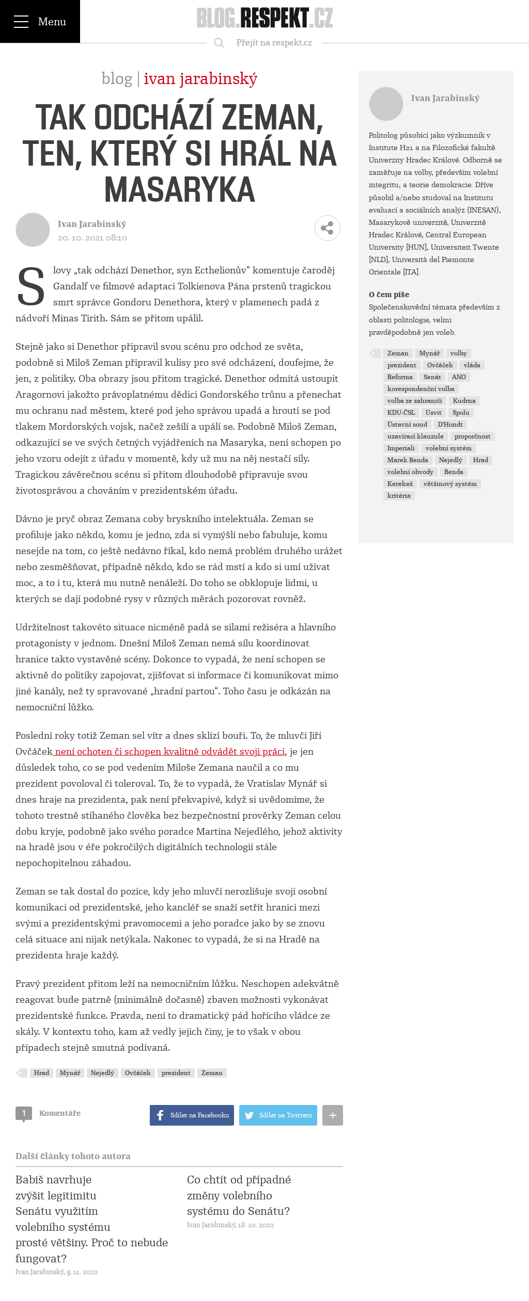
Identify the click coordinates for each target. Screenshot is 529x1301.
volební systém (449, 448)
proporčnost (473, 436)
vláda (472, 365)
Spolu (461, 413)
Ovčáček (138, 1073)
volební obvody (410, 472)
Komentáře (52, 1113)
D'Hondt (450, 424)
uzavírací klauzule (415, 436)
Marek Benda (407, 460)
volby (458, 353)
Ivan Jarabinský (200, 79)
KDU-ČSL (401, 413)
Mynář (70, 1073)
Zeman (212, 1073)
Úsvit (434, 413)
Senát (432, 377)
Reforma (400, 377)
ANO (459, 377)
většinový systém (450, 484)
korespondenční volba (421, 389)
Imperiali (401, 448)
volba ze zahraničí (414, 401)
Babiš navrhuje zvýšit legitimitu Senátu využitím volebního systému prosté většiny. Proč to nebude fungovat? (91, 1219)
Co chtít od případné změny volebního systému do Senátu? (239, 1195)
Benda (453, 472)
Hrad (41, 1073)
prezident (176, 1073)
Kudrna (464, 401)
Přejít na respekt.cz (274, 42)
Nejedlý (102, 1073)
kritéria (399, 496)
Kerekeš (400, 484)
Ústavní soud (407, 424)
